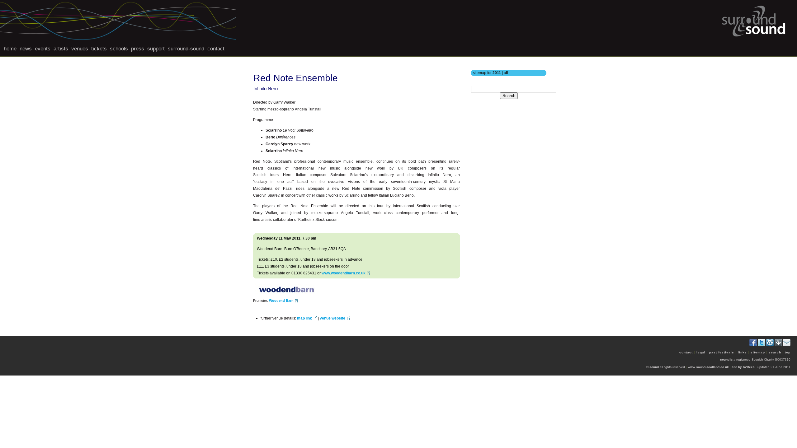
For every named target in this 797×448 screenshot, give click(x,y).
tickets (99, 49)
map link (304, 318)
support (156, 49)
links (742, 352)
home (10, 49)
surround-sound (186, 49)
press (137, 49)
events (42, 49)
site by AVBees (743, 367)
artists (61, 49)
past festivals (721, 352)
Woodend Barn (281, 300)
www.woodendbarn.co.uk (343, 273)
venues (79, 49)
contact (215, 49)
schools (119, 49)
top (787, 352)
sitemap (758, 352)
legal (700, 352)
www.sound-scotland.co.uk (708, 367)
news (26, 49)
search (775, 352)
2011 (497, 73)
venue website (332, 318)
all (506, 73)
